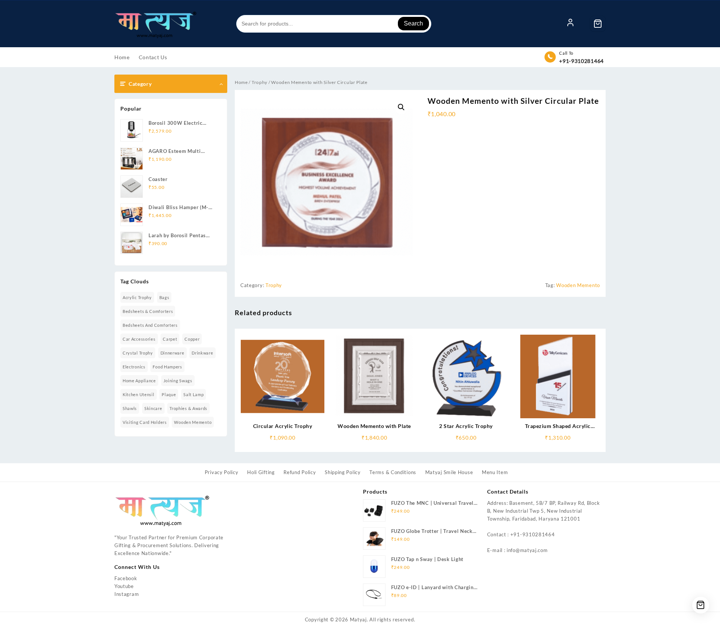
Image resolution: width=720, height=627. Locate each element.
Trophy (259, 82)
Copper (192, 339)
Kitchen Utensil (138, 394)
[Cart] (597, 23)
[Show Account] (570, 23)
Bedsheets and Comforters (150, 325)
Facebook (125, 578)
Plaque (169, 394)
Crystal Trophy (138, 352)
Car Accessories (139, 339)
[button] (401, 107)
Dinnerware (172, 352)
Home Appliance (139, 380)
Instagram (126, 594)
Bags (164, 297)
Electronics (134, 366)
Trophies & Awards (188, 408)
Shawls (130, 408)
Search (413, 23)
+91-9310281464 (581, 61)
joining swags (178, 380)
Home (241, 82)
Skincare (153, 408)
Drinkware (202, 352)
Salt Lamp (193, 394)
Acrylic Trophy (137, 297)
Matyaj (358, 620)
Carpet (170, 339)
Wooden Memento (193, 422)
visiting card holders (145, 422)
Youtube (124, 586)
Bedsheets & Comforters (148, 311)
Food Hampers (167, 366)
